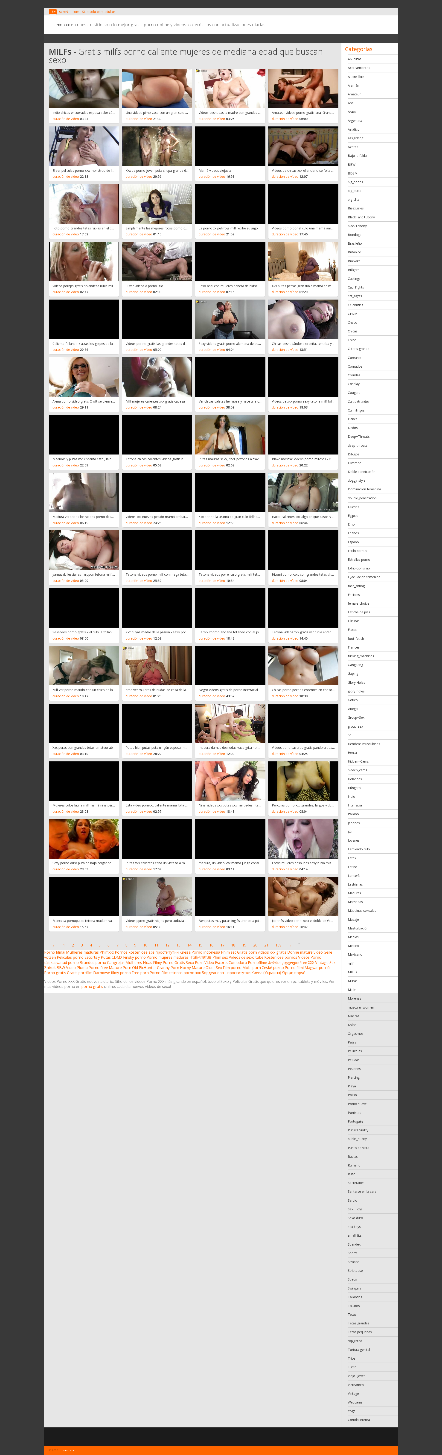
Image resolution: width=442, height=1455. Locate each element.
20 (255, 945)
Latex (352, 858)
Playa (352, 1086)
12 (167, 945)
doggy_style (356, 480)
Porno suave (357, 1104)
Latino (352, 867)
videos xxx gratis (272, 952)
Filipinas (354, 621)
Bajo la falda (357, 155)
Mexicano (355, 954)
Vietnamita (356, 1385)
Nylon (352, 1025)
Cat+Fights (356, 287)
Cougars (354, 392)
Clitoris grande (358, 348)
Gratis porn (247, 952)
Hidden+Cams (358, 761)
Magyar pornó (317, 967)
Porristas (354, 1112)
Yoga (351, 1411)
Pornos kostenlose (131, 952)
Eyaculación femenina (364, 577)
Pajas (352, 1042)
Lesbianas (355, 884)
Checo (352, 322)
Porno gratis (55, 972)
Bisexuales (356, 208)
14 (189, 945)
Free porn (140, 972)
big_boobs (355, 182)
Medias (353, 937)
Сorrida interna (359, 1420)
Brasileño (355, 243)
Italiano (353, 814)
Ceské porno (273, 967)
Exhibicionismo (359, 568)
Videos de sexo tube (246, 957)
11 (156, 945)
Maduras (354, 893)
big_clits (353, 199)
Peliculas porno (70, 957)
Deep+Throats (359, 436)
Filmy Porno (163, 962)
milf (350, 963)
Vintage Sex (325, 962)
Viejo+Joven (357, 1376)
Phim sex (220, 957)
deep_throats (357, 445)
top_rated (355, 1341)
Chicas (353, 331)
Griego (353, 708)
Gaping (353, 673)
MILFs (352, 972)
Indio (351, 796)
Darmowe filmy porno (112, 972)
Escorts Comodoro (231, 962)
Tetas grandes (358, 1323)
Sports (353, 1253)
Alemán (353, 85)
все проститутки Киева (169, 952)
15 (200, 945)
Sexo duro (355, 1218)
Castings (354, 278)
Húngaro (354, 788)
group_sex (355, 726)
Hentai (353, 752)
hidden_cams (357, 770)
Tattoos (354, 1305)
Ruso (351, 1174)
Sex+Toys (355, 1209)
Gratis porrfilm (79, 972)
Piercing (354, 1077)
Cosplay (354, 384)
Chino (352, 340)
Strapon (354, 1262)
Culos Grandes (358, 401)
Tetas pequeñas (360, 1332)
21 (266, 945)
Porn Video (204, 962)
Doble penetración (361, 471)
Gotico (353, 700)
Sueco (352, 1279)
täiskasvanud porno (61, 962)
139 (278, 945)
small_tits (355, 1235)
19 (244, 945)
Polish (352, 1095)
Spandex (354, 1244)
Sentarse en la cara (362, 1191)
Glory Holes (356, 682)
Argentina (355, 120)
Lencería (354, 875)
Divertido (354, 463)
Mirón (352, 989)
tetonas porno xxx (185, 972)
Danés (353, 419)
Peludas (354, 1060)
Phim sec (228, 952)
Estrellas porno (359, 559)
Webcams (355, 1402)
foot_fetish (356, 638)
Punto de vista (358, 1148)
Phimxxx (107, 952)
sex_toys (354, 1226)
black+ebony (357, 226)
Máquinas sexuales (362, 910)
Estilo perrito (357, 551)
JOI (350, 831)
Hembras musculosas (364, 744)
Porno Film (159, 972)
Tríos (351, 1358)
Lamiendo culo (359, 849)
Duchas (353, 507)
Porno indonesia (206, 952)
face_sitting (356, 586)
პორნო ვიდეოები (283, 962)
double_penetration (362, 498)
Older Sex (214, 967)
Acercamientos (359, 68)
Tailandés (355, 1297)
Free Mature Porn (115, 967)
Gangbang (355, 665)
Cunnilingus (356, 410)
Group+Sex (356, 717)
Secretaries (356, 1183)
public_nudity (357, 1139)
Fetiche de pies (359, 612)
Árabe (352, 111)
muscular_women (361, 1007)
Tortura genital (359, 1349)
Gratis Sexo (184, 962)
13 (178, 945)
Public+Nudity (358, 1130)
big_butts (354, 191)
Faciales (354, 594)
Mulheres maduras (82, 952)
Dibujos (353, 454)
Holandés (355, 779)
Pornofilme (257, 962)
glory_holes (356, 691)
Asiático (354, 129)
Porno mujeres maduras (168, 957)
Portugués (355, 1121)
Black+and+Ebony (361, 217)
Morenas (354, 998)
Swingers (354, 1288)
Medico (353, 945)
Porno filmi (294, 967)
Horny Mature (192, 967)
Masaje (353, 919)
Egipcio (353, 515)
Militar (352, 981)
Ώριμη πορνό (293, 972)
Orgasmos (355, 1033)
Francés (354, 647)
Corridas (354, 375)
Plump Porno (88, 967)
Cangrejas (116, 962)
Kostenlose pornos (280, 957)
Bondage (354, 234)
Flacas (352, 629)
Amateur (354, 94)
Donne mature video (305, 952)
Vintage (353, 1393)
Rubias (353, 1156)
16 (211, 945)
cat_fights (355, 296)
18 (233, 945)
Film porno (232, 967)
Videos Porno (309, 957)
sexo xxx (61, 24)
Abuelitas (354, 59)
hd (350, 735)
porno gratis (92, 986)
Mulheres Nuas (138, 962)
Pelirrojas (355, 1051)
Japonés (354, 823)
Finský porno (134, 957)
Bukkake (354, 261)
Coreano (354, 357)
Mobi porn (251, 967)
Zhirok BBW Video (60, 967)
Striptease (355, 1270)
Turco (352, 1367)
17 (222, 945)
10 (145, 945)
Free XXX (307, 962)
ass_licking (355, 138)
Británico (354, 252)
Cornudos (355, 366)
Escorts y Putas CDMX (103, 957)
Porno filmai (54, 952)
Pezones (354, 1068)
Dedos (353, 428)
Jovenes (354, 840)
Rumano (354, 1165)
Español (354, 542)
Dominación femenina (364, 489)
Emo (351, 524)
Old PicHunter (144, 967)
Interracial (355, 805)
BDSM (353, 173)
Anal (351, 103)
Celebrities (355, 305)
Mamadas (355, 902)
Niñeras (353, 1016)
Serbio (352, 1200)
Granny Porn (168, 967)
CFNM (352, 314)
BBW (351, 164)
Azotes (353, 147)
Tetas (352, 1314)
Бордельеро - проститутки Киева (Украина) (241, 972)
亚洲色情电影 (200, 957)
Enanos (353, 533)
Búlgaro (354, 270)
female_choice (358, 603)
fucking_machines (361, 656)
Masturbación (358, 928)
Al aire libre (356, 76)
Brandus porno (93, 962)
